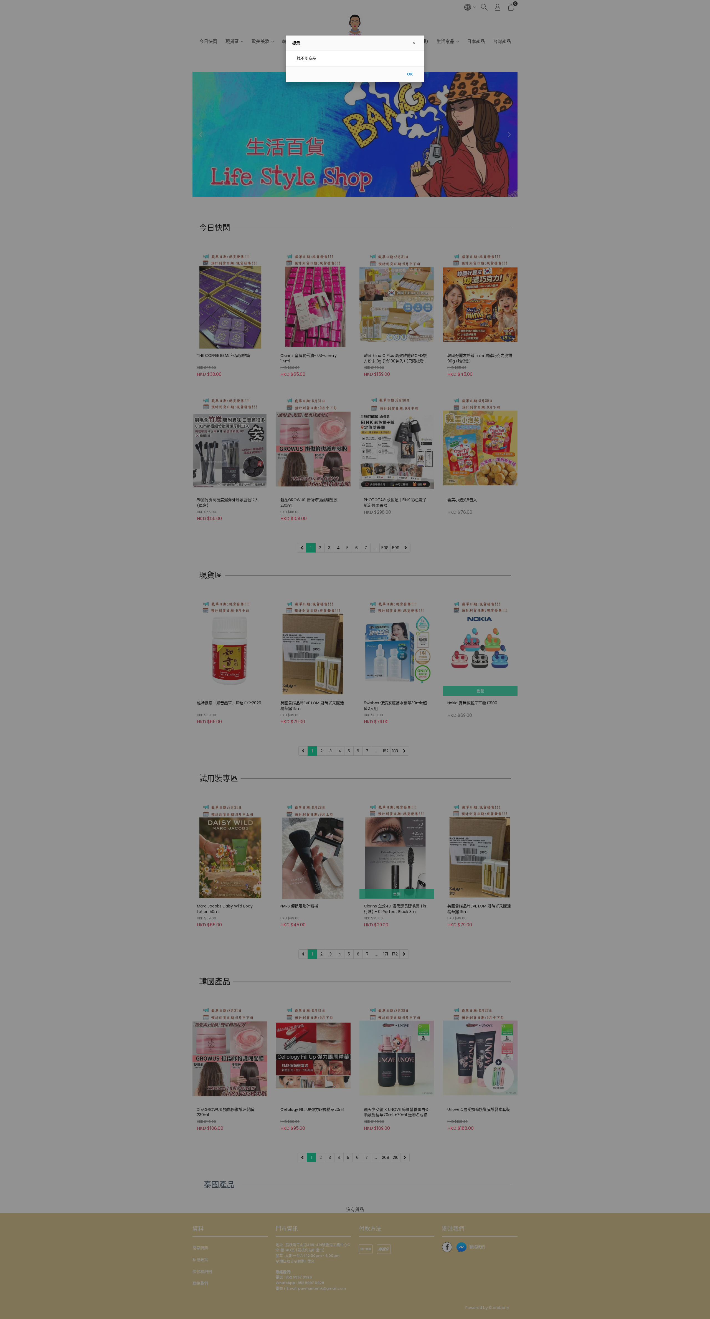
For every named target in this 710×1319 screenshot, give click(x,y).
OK (410, 74)
